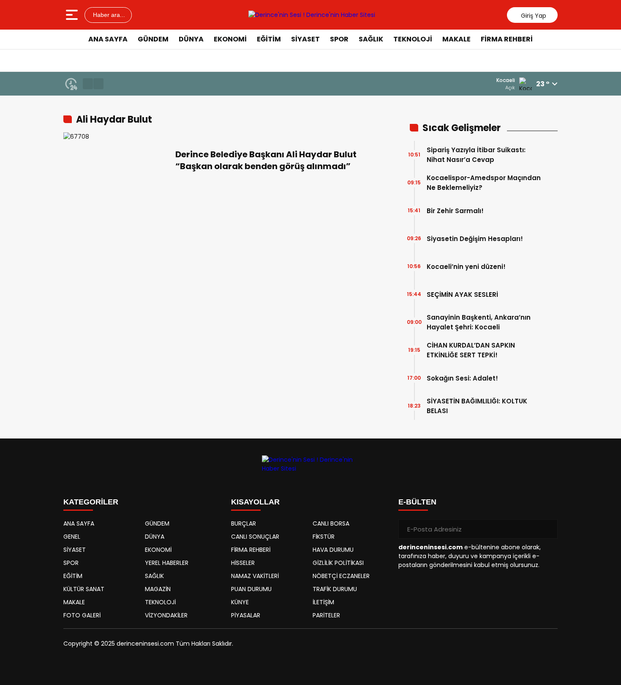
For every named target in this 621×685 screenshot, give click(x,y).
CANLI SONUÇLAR (255, 536)
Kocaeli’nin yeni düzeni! (466, 266)
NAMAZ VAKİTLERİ (255, 576)
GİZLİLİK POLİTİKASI (338, 563)
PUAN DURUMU (251, 589)
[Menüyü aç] (72, 14)
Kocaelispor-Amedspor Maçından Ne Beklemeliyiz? (484, 182)
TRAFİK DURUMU (335, 589)
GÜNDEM (153, 39)
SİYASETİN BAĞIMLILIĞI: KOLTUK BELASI (477, 406)
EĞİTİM (269, 39)
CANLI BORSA (331, 523)
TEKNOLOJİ (412, 39)
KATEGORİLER (90, 502)
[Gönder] (548, 529)
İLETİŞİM (323, 602)
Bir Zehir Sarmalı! (455, 210)
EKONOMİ (230, 39)
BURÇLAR (243, 523)
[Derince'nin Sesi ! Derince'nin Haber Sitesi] (311, 14)
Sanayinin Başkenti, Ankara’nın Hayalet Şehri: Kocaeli (479, 322)
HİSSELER (243, 563)
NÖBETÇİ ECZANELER (341, 576)
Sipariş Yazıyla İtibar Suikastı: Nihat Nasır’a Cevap (476, 154)
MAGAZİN (158, 589)
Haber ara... (108, 14)
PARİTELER (326, 615)
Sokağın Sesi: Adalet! (462, 378)
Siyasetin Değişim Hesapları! (475, 238)
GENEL (71, 536)
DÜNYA (191, 39)
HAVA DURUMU (333, 549)
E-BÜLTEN (417, 502)
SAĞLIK (371, 39)
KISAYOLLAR (255, 502)
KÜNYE (240, 602)
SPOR (339, 39)
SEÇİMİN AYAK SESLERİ (462, 294)
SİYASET (305, 39)
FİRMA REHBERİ (507, 39)
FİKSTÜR (324, 536)
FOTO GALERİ (82, 615)
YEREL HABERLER (166, 563)
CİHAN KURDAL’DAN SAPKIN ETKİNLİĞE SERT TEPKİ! (471, 350)
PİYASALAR (245, 615)
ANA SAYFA (108, 39)
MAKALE (456, 39)
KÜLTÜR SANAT (83, 589)
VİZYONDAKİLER (166, 615)
